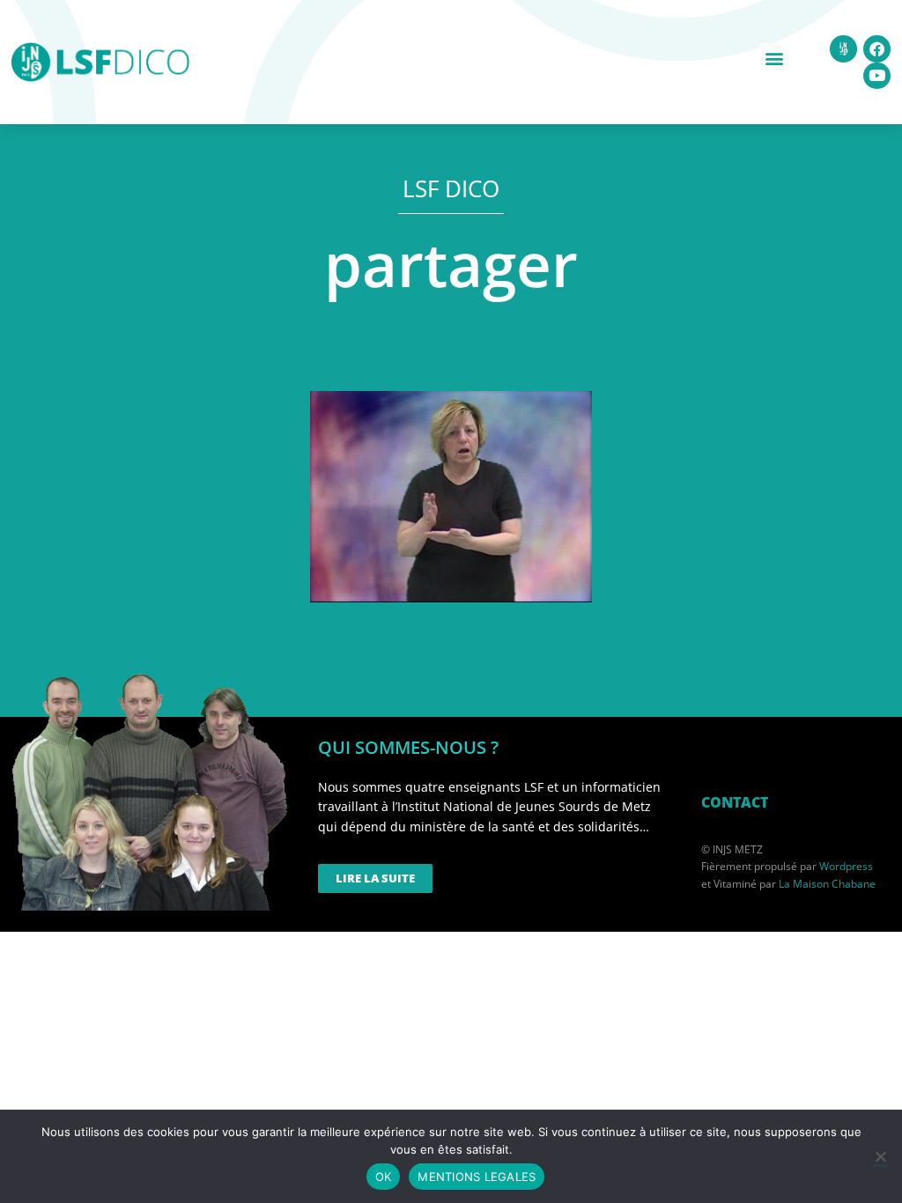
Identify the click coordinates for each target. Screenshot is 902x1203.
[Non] (880, 1156)
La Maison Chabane (827, 883)
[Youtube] (877, 76)
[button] (774, 57)
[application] (451, 496)
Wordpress (846, 866)
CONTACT (734, 802)
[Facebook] (877, 49)
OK (383, 1177)
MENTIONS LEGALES (477, 1177)
